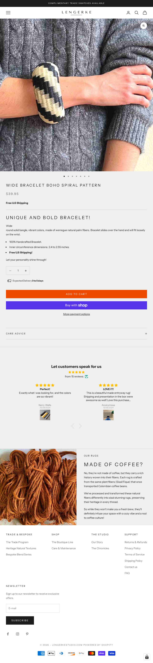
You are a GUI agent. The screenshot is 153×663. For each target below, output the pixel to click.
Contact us (131, 567)
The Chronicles (100, 548)
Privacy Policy (132, 548)
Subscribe (20, 620)
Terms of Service (135, 554)
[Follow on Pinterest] (27, 634)
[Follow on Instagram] (17, 634)
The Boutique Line (62, 542)
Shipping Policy (133, 560)
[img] (76, 372)
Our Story (97, 542)
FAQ (127, 573)
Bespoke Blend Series (19, 554)
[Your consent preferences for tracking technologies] (147, 657)
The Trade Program (17, 542)
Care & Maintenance (64, 548)
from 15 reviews (74, 376)
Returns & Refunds (136, 542)
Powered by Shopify (98, 645)
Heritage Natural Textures (21, 548)
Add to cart (76, 293)
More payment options (76, 314)
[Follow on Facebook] (8, 634)
